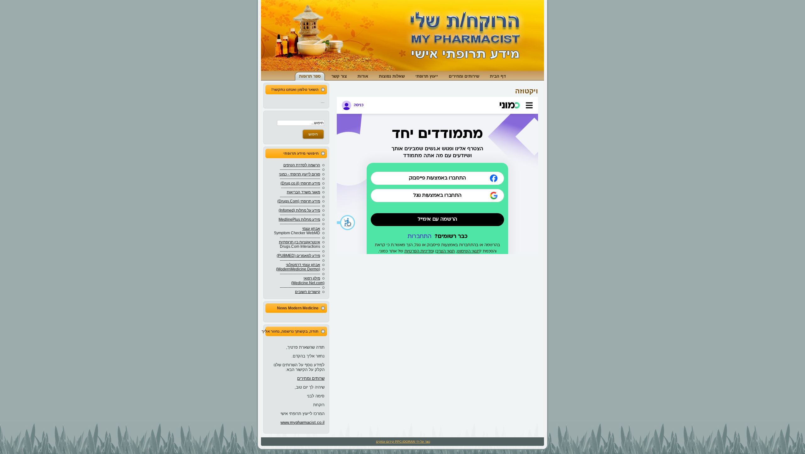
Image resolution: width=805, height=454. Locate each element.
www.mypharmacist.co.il (302, 422)
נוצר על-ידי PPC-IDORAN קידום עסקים (403, 441)
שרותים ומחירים (311, 378)
